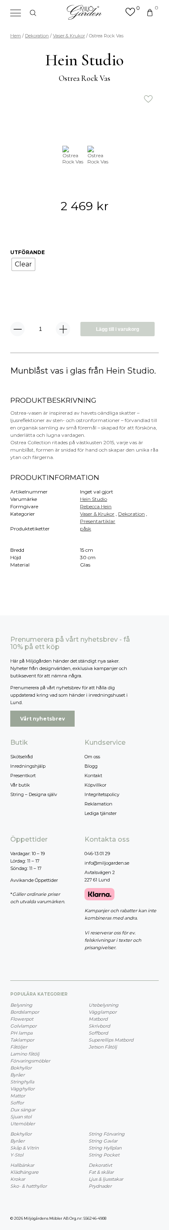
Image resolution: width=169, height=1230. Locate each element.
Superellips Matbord (111, 1040)
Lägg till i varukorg (117, 329)
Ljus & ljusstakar (106, 1179)
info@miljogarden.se (106, 863)
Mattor (17, 1096)
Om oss (92, 757)
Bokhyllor (21, 1068)
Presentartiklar (97, 521)
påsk (85, 529)
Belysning (21, 1005)
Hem (15, 36)
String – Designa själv (33, 794)
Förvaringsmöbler (30, 1061)
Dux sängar (22, 1110)
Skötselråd (21, 757)
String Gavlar (103, 1141)
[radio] (23, 264)
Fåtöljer (18, 1047)
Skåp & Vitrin (24, 1148)
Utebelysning (104, 1005)
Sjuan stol (21, 1117)
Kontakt (93, 775)
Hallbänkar (22, 1165)
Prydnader (100, 1186)
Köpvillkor (95, 785)
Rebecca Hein (96, 506)
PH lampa (21, 1033)
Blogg (91, 766)
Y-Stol (16, 1155)
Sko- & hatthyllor (28, 1186)
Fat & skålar (101, 1172)
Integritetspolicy (101, 794)
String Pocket (104, 1155)
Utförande (27, 252)
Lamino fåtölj (24, 1054)
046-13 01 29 (97, 853)
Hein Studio (93, 499)
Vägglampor (102, 1012)
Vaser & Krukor (69, 36)
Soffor (17, 1103)
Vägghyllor (22, 1089)
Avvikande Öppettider (34, 880)
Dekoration (37, 36)
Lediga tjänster (100, 813)
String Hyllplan (105, 1148)
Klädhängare (24, 1172)
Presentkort (23, 775)
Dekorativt (100, 1165)
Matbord (98, 1019)
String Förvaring (107, 1134)
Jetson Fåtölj (103, 1047)
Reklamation (98, 804)
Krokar (17, 1179)
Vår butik (20, 785)
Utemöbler (22, 1124)
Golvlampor (23, 1026)
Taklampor (22, 1040)
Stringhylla (22, 1082)
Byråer (17, 1075)
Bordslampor (24, 1012)
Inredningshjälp (28, 766)
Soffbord (98, 1033)
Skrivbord (99, 1026)
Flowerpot (21, 1019)
